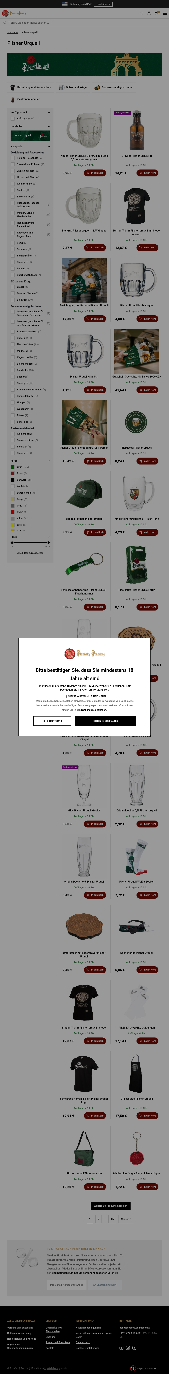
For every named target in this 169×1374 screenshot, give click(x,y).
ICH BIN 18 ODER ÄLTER (105, 721)
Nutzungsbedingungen (93, 709)
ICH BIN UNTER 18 (52, 721)
